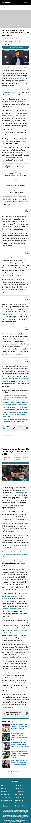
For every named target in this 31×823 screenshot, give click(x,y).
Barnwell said (6, 523)
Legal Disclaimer (6, 800)
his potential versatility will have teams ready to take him (15, 378)
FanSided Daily (20, 791)
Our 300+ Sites (19, 788)
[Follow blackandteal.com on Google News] (27, 428)
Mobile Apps (5, 791)
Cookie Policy (19, 797)
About (3, 785)
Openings (18, 785)
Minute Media (10, 810)
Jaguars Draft (10, 435)
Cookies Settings (20, 806)
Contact (4, 788)
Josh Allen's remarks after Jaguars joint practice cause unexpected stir (15, 408)
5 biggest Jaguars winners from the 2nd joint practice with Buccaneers (15, 403)
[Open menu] (3, 3)
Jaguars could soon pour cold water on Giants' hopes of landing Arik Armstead (15, 414)
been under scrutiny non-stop (11, 609)
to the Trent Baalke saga (20, 78)
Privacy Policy (19, 794)
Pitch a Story (5, 794)
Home (3, 435)
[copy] (12, 44)
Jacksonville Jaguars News (13, 771)
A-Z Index (4, 806)
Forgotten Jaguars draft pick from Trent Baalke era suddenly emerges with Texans (15, 398)
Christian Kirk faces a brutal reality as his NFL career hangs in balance (15, 554)
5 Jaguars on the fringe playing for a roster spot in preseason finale (15, 420)
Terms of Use (5, 797)
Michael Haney (8, 460)
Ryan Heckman (8, 41)
